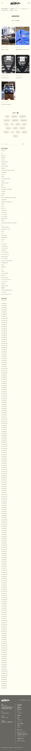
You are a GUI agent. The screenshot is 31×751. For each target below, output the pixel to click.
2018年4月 (4, 436)
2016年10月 (4, 473)
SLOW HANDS (5, 183)
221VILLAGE (4, 248)
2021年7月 (4, 354)
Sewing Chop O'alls (6, 294)
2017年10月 (4, 448)
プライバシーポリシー (21, 736)
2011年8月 (4, 604)
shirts (22, 128)
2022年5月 (4, 333)
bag (7, 116)
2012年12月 (4, 570)
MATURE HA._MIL (5, 229)
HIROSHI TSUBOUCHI (6, 202)
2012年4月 (4, 587)
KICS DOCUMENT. (5, 178)
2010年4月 (4, 637)
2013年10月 (4, 549)
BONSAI (3, 275)
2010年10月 (4, 625)
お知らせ (3, 155)
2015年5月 (4, 509)
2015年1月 (4, 517)
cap (7, 124)
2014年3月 (4, 539)
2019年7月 (4, 404)
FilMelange (4, 246)
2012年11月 (4, 572)
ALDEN (3, 181)
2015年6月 (4, 507)
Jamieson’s (19, 77)
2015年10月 (4, 499)
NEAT (2, 264)
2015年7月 (4, 505)
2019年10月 (4, 398)
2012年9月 (4, 576)
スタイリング (19, 719)
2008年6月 (4, 683)
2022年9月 (4, 324)
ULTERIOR (3, 172)
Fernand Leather (6, 104)
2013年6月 (4, 557)
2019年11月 (4, 396)
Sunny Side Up (5, 254)
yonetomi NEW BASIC (6, 260)
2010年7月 (4, 631)
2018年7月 (4, 429)
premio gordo (4, 277)
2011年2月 (4, 616)
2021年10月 (4, 347)
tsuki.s (3, 174)
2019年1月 (4, 417)
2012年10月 (4, 574)
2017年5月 (4, 459)
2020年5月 (4, 383)
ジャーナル (19, 721)
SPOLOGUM (4, 218)
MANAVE (3, 267)
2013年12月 (4, 545)
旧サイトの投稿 (20, 723)
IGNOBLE (3, 250)
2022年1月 (4, 341)
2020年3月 (4, 387)
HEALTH (3, 168)
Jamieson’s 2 (5, 77)
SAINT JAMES (4, 166)
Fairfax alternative (6, 279)
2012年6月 (4, 583)
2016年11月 (4, 471)
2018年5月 (4, 433)
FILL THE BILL (4, 252)
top (18, 132)
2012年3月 (4, 589)
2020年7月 (4, 379)
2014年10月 (4, 524)
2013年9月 (4, 551)
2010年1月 (4, 643)
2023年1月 (4, 316)
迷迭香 (3, 288)
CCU (2, 233)
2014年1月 (4, 543)
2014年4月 (4, 536)
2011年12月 (4, 595)
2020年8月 (4, 377)
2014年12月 (4, 520)
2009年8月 (4, 654)
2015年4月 (4, 511)
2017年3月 (4, 463)
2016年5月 (4, 484)
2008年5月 (4, 685)
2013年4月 (4, 562)
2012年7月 (4, 580)
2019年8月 (4, 402)
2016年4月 (4, 486)
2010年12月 (4, 620)
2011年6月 (4, 608)
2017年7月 (4, 454)
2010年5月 (4, 635)
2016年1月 (4, 492)
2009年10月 (4, 650)
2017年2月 (4, 465)
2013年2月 (4, 566)
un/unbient (4, 216)
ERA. (18, 124)
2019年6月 (4, 406)
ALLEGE (3, 191)
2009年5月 (4, 660)
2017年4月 (4, 461)
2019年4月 (4, 410)
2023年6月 (4, 305)
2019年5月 (4, 408)
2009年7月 (4, 656)
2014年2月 (4, 541)
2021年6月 (4, 356)
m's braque (4, 214)
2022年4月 (4, 335)
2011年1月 (4, 618)
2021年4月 (4, 360)
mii (2, 225)
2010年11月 (4, 622)
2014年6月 (4, 532)
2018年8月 (4, 427)
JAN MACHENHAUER (6, 290)
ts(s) (2, 206)
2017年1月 (4, 467)
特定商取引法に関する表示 (22, 734)
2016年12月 (4, 469)
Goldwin (3, 283)
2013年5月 (4, 560)
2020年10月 (4, 373)
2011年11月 (4, 597)
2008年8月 (4, 679)
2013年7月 (4, 555)
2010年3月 (4, 639)
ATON (2, 220)
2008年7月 (4, 681)
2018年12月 (4, 419)
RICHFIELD (4, 210)
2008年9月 (4, 677)
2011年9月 (4, 601)
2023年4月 (4, 310)
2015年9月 (4, 501)
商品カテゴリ (19, 709)
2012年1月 (4, 593)
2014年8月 (4, 528)
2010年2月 (4, 641)
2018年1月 (4, 442)
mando (3, 160)
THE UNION (4, 258)
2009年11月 (4, 648)
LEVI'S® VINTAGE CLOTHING (9, 223)
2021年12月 (4, 343)
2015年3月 (4, 513)
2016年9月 (4, 475)
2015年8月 (4, 503)
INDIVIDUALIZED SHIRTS (7, 170)
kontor (2, 231)
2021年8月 (4, 352)
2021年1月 (4, 366)
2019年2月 (4, 415)
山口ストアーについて (21, 732)
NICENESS (4, 199)
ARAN (2, 204)
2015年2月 (4, 515)
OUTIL (2, 195)
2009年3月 (4, 664)
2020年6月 (4, 381)
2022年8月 (4, 326)
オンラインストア (21, 740)
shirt (15, 128)
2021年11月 (4, 345)
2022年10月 (4, 322)
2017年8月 (4, 452)
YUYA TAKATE (4, 273)
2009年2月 (4, 667)
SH (2, 269)
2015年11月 (4, 496)
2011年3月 (4, 614)
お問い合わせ (20, 738)
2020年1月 (4, 392)
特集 (18, 717)
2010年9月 (4, 627)
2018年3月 (4, 438)
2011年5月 (4, 610)
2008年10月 (4, 675)
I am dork (3, 292)
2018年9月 (4, 425)
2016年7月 (4, 480)
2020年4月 (4, 385)
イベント (18, 727)
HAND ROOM (4, 286)
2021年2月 (4, 364)
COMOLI (3, 157)
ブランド (18, 711)
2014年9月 (4, 526)
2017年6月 (4, 457)
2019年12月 (4, 394)
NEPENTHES (4, 162)
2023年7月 (4, 303)
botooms (23, 116)
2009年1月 (4, 669)
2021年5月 (4, 358)
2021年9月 (4, 349)
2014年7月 (4, 530)
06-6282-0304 (5, 713)
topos (25, 132)
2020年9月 (4, 375)
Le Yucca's (4, 243)
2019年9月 (4, 400)
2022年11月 (4, 320)
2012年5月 (4, 585)
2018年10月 (4, 423)
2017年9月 (4, 450)
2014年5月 (4, 534)
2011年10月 (4, 599)
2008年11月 (4, 673)
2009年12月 (4, 646)
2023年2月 (4, 314)
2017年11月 (4, 446)
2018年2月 (4, 440)
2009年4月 (4, 662)
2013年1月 (4, 568)
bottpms (24, 120)
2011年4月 (4, 612)
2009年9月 (4, 652)
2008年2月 (4, 688)
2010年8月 (4, 629)
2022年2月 (4, 339)
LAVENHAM (4, 237)
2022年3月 (4, 337)
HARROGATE (4, 262)
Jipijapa (3, 187)
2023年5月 (4, 307)
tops (16, 136)
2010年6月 (4, 633)
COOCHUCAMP (5, 227)
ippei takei (4, 235)
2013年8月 (4, 553)
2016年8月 (4, 478)
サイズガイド (19, 713)
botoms (14, 116)
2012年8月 (4, 578)
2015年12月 (4, 494)
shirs (8, 128)
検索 (23, 144)
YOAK (2, 271)
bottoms (15, 120)
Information (4, 281)
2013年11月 (4, 547)
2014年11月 (4, 522)
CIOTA (2, 176)
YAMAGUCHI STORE (6, 189)
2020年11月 (4, 371)
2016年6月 (4, 482)
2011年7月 (4, 606)
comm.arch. (4, 212)
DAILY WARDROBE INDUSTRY (9, 197)
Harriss (3, 239)
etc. (25, 124)
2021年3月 (4, 362)
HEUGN (3, 193)
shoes (6, 132)
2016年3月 (4, 488)
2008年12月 (4, 671)
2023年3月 (4, 312)
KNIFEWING (4, 256)
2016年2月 (4, 490)
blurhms (3, 208)
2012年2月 (4, 591)
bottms (7, 120)
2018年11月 (4, 421)
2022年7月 (4, 328)
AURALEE (3, 164)
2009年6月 (4, 658)
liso (2, 241)
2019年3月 (4, 412)
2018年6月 (4, 431)
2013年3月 (4, 564)
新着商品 (19, 707)
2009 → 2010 (5, 49)
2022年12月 (4, 318)
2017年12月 (4, 444)
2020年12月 (4, 368)
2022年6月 (4, 331)
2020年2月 (4, 389)
